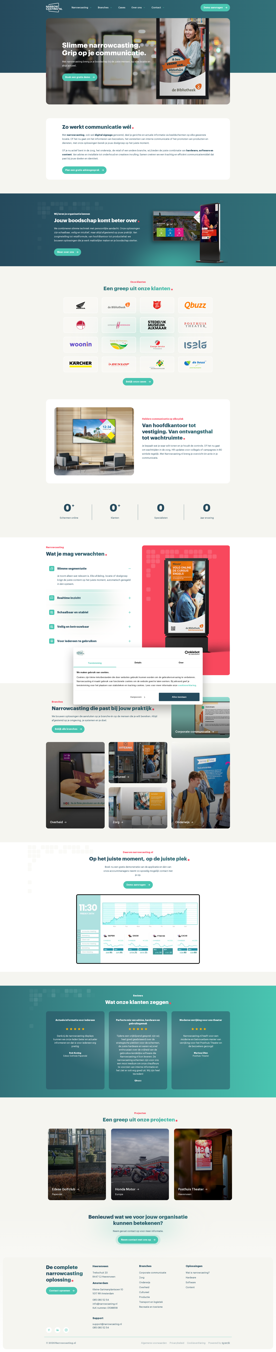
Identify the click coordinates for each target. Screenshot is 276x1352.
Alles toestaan (179, 697)
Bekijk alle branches (66, 729)
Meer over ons (65, 252)
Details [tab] (138, 662)
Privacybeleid (177, 1343)
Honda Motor (125, 1189)
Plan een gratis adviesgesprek (82, 170)
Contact (156, 7)
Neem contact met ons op (136, 1240)
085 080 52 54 (101, 1300)
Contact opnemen (59, 1291)
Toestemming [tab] (95, 663)
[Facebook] (49, 1330)
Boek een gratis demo (77, 77)
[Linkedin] (57, 1330)
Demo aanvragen (213, 7)
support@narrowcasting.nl (107, 1324)
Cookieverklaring (196, 1343)
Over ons (136, 7)
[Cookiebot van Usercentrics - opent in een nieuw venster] (187, 653)
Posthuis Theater (191, 1189)
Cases (121, 7)
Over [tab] (181, 662)
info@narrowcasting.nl (105, 1304)
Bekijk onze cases (136, 382)
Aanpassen (136, 697)
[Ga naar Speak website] (226, 1343)
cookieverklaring (187, 685)
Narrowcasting (80, 7)
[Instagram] (66, 1330)
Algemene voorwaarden (154, 1343)
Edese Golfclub (63, 1189)
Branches (103, 7)
